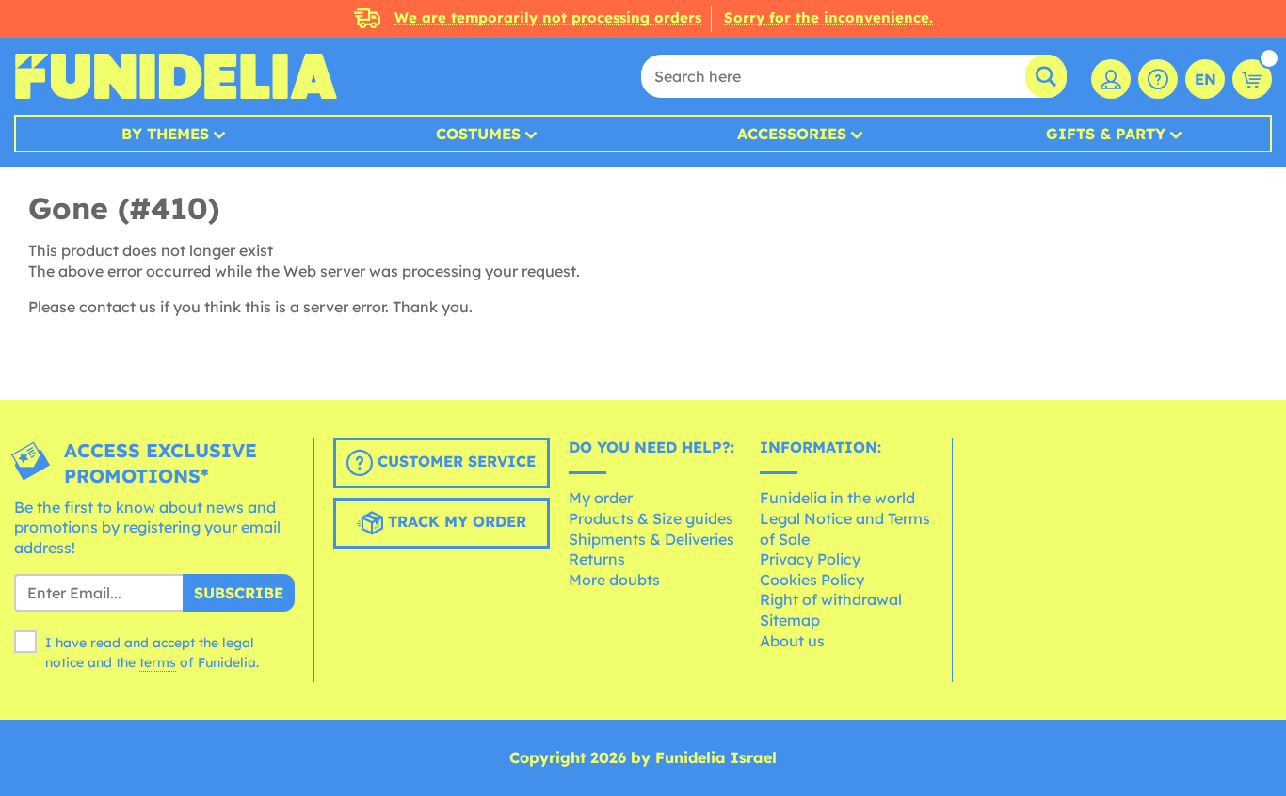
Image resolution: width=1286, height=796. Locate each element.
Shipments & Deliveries (651, 539)
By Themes (165, 133)
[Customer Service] (1158, 79)
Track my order (454, 521)
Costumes (478, 133)
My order (601, 497)
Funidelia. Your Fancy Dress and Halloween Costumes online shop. (175, 76)
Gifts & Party (1105, 133)
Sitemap (790, 620)
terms (157, 662)
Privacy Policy (810, 558)
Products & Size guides (651, 518)
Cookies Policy (812, 579)
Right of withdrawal (831, 599)
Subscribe (238, 592)
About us (792, 640)
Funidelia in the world (837, 497)
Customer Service (454, 461)
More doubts (614, 579)
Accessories (791, 133)
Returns (597, 558)
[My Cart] (1252, 79)
